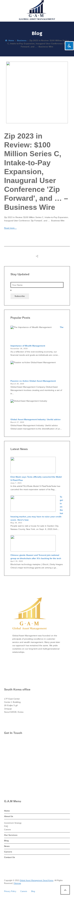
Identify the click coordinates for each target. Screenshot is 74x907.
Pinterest (17, 768)
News (7, 846)
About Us (8, 816)
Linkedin (17, 777)
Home (7, 811)
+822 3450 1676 (21, 717)
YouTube (17, 785)
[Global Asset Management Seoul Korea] (37, 10)
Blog (6, 840)
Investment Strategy (13, 823)
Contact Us (9, 857)
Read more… (10, 228)
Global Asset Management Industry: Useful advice (35, 419)
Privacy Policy (10, 891)
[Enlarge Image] (37, 92)
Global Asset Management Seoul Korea (36, 880)
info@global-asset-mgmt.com (26, 744)
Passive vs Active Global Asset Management (33, 381)
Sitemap (17, 883)
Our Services (10, 835)
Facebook (17, 760)
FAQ (6, 826)
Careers (7, 830)
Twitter (16, 752)
